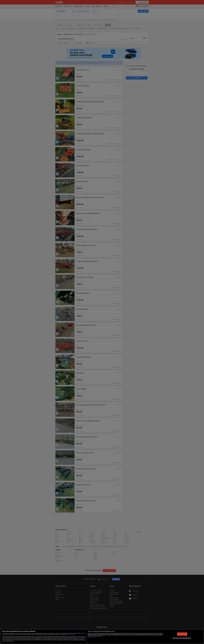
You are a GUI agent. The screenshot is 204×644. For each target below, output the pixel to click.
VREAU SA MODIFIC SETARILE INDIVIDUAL (182, 637)
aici (41, 638)
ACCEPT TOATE (182, 634)
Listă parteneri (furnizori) (93, 637)
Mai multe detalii (72, 634)
